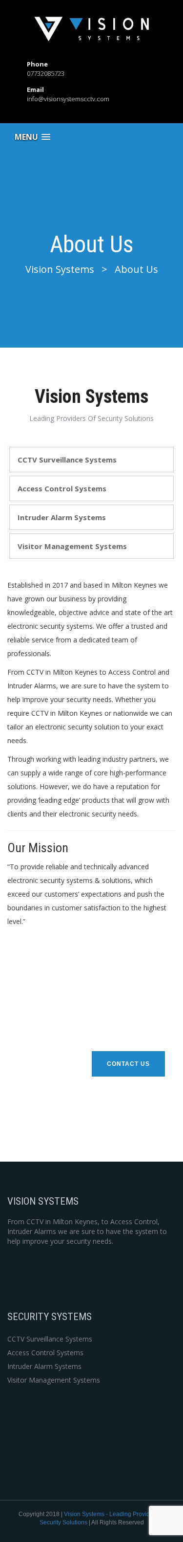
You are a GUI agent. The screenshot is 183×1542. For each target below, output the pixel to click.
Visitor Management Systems (72, 546)
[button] (32, 137)
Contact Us (128, 1063)
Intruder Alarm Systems (62, 517)
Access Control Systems (62, 488)
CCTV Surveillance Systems (67, 459)
